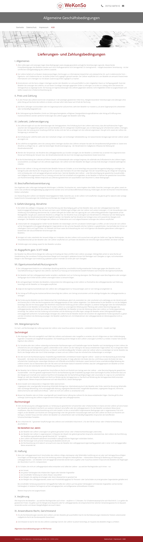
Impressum (117, 539)
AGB (124, 539)
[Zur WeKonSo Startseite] (71, 6)
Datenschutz (108, 539)
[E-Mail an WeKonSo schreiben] (124, 6)
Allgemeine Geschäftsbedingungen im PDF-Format (33, 529)
